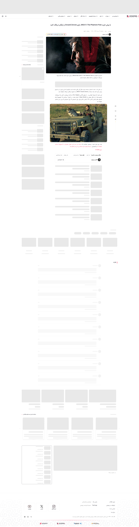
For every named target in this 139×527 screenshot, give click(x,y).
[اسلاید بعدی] (20, 76)
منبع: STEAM (98, 150)
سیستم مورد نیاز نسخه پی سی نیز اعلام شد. (80, 146)
